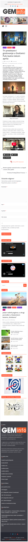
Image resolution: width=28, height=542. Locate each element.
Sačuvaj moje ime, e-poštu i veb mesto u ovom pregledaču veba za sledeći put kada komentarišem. (12, 227)
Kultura (4, 47)
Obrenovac (20, 307)
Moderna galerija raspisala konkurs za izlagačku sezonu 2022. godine (14, 168)
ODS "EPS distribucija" (6, 495)
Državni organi (4, 479)
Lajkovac (9, 307)
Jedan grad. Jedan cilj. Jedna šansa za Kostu (17, 346)
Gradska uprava (4, 468)
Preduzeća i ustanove (6, 476)
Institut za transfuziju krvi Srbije (8, 503)
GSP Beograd (4, 489)
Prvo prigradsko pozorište (12, 63)
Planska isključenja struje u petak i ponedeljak (17, 332)
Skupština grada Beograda (7, 460)
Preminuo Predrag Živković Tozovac (16, 172)
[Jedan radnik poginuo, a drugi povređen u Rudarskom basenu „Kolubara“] (14, 298)
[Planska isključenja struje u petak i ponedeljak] (5, 333)
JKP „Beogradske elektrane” (7, 497)
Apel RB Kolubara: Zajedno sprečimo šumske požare (17, 339)
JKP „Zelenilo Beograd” (6, 500)
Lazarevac (9, 47)
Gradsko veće (4, 465)
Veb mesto (4, 217)
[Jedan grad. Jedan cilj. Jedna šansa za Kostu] (5, 347)
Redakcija (13, 319)
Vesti (14, 47)
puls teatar (20, 63)
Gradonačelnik (4, 462)
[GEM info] (14, 17)
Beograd (4, 307)
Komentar (4, 187)
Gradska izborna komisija (7, 473)
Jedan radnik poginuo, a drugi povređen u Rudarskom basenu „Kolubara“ (13, 314)
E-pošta (3, 211)
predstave (5, 63)
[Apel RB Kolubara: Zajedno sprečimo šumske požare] (5, 340)
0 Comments (14, 61)
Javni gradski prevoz (5, 486)
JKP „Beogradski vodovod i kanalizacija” (10, 492)
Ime (2, 204)
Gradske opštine (5, 471)
